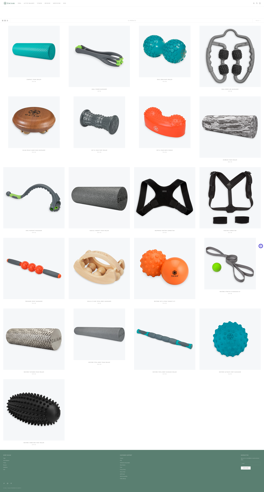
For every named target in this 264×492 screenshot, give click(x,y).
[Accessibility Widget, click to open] (261, 246)
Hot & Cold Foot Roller (99, 150)
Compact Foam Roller (34, 79)
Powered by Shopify (16, 488)
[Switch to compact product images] (7, 20)
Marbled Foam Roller (230, 160)
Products (13, 8)
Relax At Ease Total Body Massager (99, 301)
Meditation (57, 3)
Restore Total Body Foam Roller (99, 362)
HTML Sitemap (123, 478)
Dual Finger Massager (99, 89)
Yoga (19, 3)
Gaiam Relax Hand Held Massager (34, 150)
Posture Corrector (230, 230)
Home (4, 8)
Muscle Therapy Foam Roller (99, 230)
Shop (8, 8)
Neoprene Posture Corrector (165, 230)
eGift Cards (122, 474)
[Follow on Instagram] (7, 483)
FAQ (121, 460)
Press (121, 467)
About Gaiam (122, 465)
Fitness (39, 3)
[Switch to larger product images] (2, 20)
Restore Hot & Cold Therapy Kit (164, 301)
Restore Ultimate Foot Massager (230, 372)
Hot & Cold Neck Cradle (165, 150)
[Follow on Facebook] (4, 483)
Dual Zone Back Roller (164, 79)
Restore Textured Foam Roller (34, 372)
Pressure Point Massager (33, 301)
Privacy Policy (123, 469)
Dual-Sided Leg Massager (230, 89)
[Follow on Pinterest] (11, 483)
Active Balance (29, 3)
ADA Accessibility (123, 476)
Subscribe (246, 468)
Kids (64, 3)
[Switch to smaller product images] (5, 20)
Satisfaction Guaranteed (125, 462)
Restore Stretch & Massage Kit (230, 291)
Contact (121, 458)
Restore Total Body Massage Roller (165, 372)
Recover (47, 3)
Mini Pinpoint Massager (34, 230)
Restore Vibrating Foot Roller (34, 442)
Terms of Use (122, 471)
